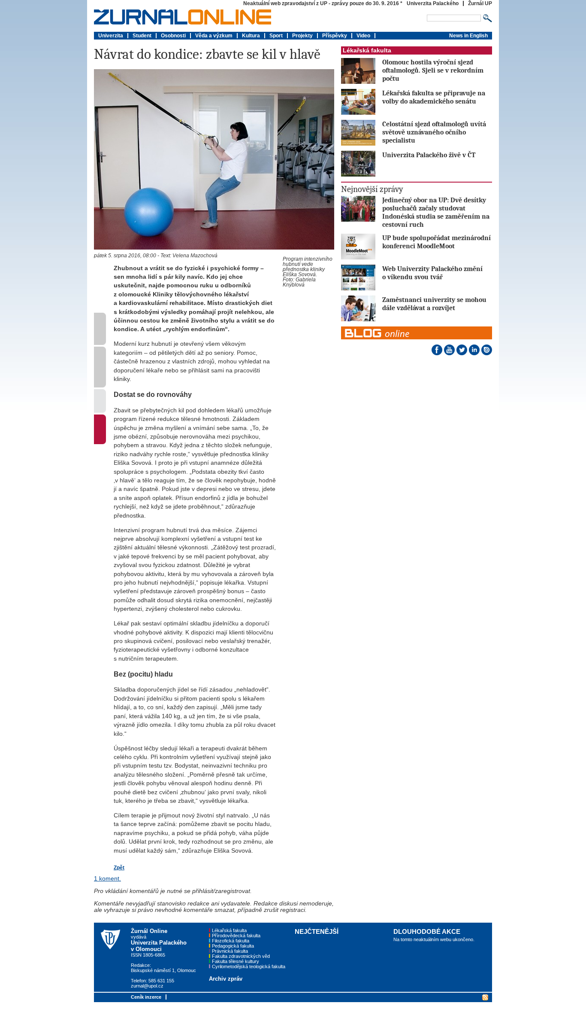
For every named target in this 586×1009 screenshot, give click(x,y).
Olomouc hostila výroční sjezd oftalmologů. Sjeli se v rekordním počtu (432, 70)
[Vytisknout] (100, 411)
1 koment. (107, 878)
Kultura (251, 35)
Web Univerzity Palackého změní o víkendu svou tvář (432, 273)
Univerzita (110, 35)
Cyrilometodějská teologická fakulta (248, 966)
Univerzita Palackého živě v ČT (428, 155)
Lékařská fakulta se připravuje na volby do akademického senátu (433, 97)
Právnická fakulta (230, 951)
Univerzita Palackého (433, 3)
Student (142, 35)
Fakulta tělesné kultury (235, 961)
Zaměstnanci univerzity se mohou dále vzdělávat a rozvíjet (434, 304)
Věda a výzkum (214, 35)
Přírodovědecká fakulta (236, 935)
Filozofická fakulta (230, 940)
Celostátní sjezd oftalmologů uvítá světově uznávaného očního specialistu (434, 132)
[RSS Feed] (484, 996)
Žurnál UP (480, 3)
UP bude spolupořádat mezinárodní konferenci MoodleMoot (436, 242)
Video (363, 35)
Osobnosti (173, 35)
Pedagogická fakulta (233, 945)
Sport (276, 35)
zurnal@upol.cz (147, 985)
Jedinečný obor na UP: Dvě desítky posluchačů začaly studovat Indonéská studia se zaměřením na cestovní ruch (435, 212)
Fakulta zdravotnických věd (241, 956)
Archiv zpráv (225, 978)
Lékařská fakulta (367, 50)
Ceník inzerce (146, 997)
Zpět (119, 867)
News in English (468, 35)
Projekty (302, 35)
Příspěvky (334, 35)
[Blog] (416, 328)
